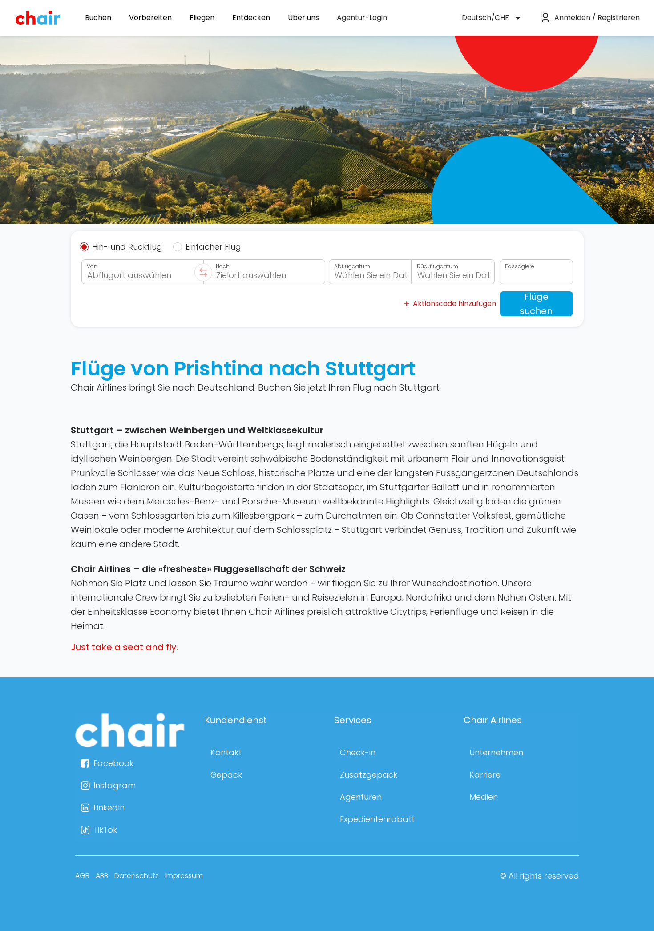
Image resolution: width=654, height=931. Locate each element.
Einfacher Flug (213, 247)
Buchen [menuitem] (98, 18)
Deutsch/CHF (485, 17)
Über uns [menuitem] (303, 18)
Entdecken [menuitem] (251, 18)
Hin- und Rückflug (127, 247)
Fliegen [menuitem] (202, 18)
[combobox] (142, 271)
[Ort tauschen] (203, 272)
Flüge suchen (536, 303)
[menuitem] (362, 17)
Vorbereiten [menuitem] (150, 18)
